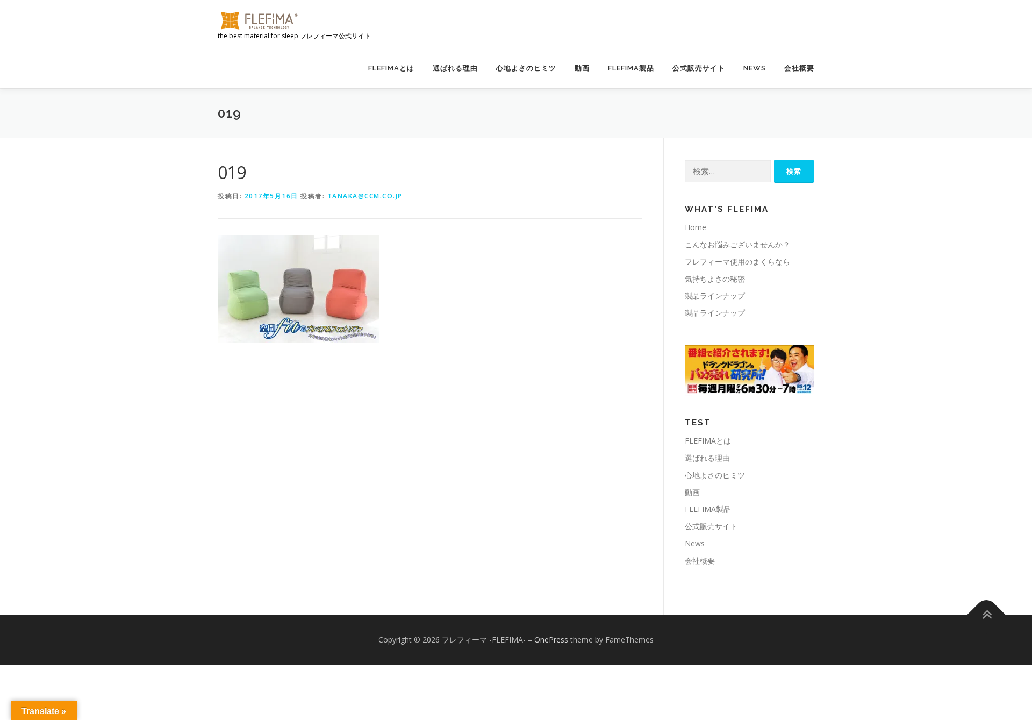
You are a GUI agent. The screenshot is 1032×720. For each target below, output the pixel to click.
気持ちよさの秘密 (715, 279)
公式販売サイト (698, 68)
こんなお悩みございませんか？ (737, 244)
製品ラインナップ (715, 295)
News (754, 68)
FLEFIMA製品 (631, 68)
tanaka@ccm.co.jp (365, 196)
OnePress (551, 640)
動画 (582, 68)
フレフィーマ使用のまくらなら (737, 261)
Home (695, 227)
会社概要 (799, 68)
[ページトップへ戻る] (987, 614)
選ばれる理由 (455, 68)
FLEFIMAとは (391, 68)
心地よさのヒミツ (526, 68)
